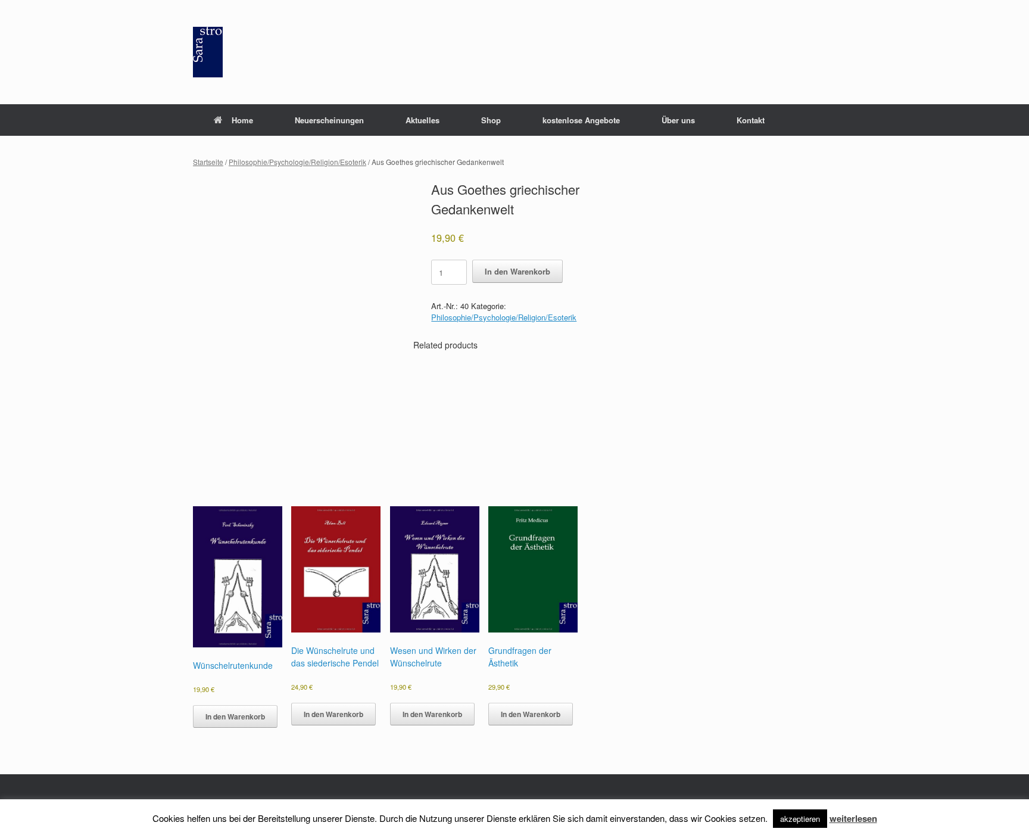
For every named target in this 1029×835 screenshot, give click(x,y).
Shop (491, 120)
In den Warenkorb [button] (235, 716)
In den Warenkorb (517, 271)
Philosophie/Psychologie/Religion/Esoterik (297, 162)
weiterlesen (853, 818)
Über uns (678, 120)
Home (242, 120)
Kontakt (751, 120)
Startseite (208, 162)
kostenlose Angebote (581, 120)
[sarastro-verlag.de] (208, 52)
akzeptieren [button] (800, 818)
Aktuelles (422, 120)
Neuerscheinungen (329, 120)
